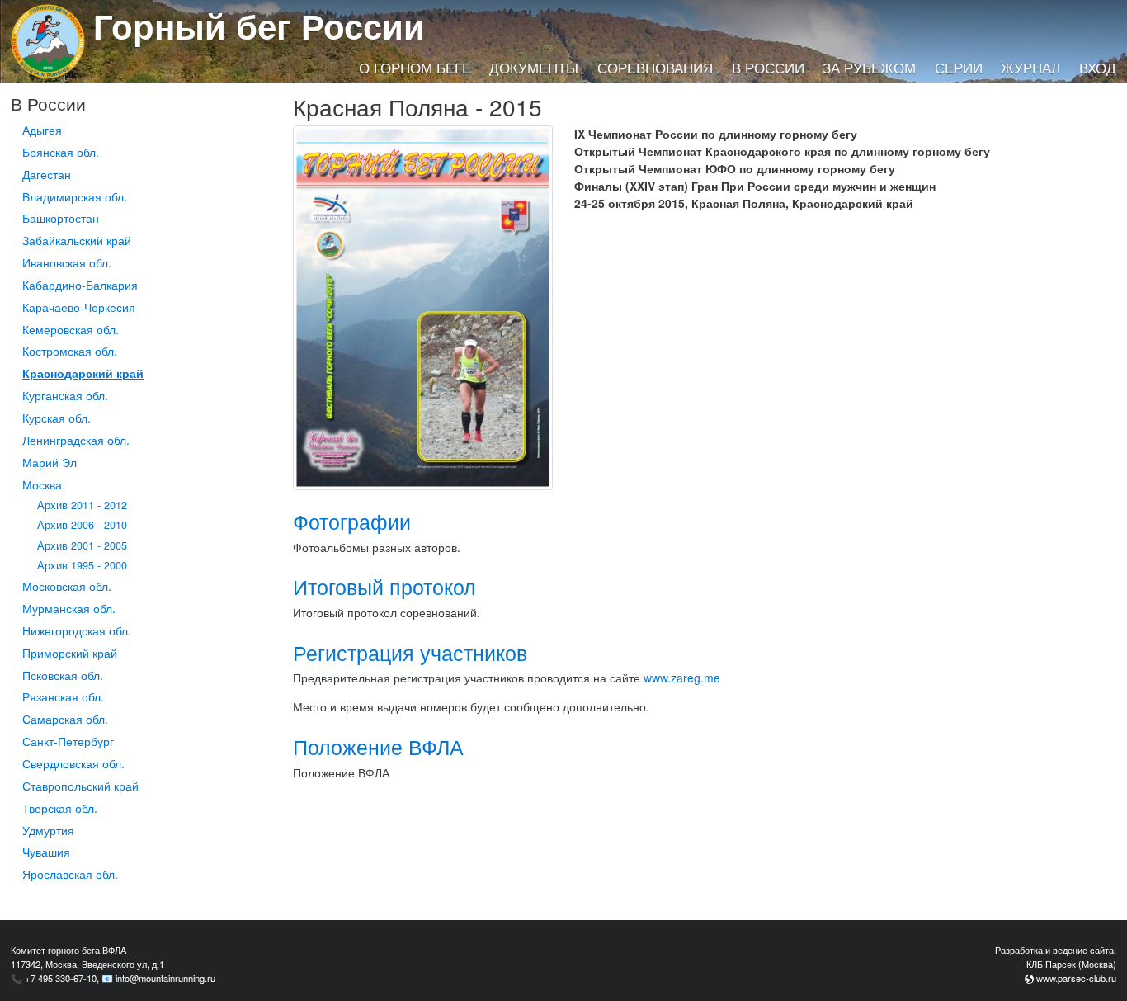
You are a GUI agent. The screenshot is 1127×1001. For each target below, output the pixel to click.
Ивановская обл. (66, 262)
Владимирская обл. (74, 196)
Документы (533, 68)
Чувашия (46, 851)
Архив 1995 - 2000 (82, 565)
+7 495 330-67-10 (61, 977)
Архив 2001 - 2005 (82, 545)
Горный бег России (259, 25)
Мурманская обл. (69, 608)
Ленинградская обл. (76, 440)
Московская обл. (66, 586)
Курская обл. (56, 417)
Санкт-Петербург (68, 741)
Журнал (1030, 68)
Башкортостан (60, 218)
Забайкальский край (76, 240)
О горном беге (415, 68)
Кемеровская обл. (70, 329)
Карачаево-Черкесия (78, 307)
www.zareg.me (682, 677)
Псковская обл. (62, 675)
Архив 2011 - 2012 (82, 505)
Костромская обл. (69, 350)
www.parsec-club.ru (1076, 977)
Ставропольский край (80, 785)
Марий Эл (49, 462)
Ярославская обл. (70, 874)
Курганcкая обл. (65, 395)
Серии (959, 68)
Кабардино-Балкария (80, 284)
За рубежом (869, 68)
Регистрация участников (410, 652)
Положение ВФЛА (378, 746)
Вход (1097, 68)
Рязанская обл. (63, 696)
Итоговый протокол (384, 586)
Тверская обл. (59, 808)
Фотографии (352, 521)
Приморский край (69, 653)
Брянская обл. (60, 152)
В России (768, 68)
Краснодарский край (83, 373)
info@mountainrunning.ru (165, 977)
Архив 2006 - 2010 (82, 524)
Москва (42, 484)
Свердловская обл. (73, 763)
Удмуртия (48, 830)
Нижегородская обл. (76, 630)
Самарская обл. (65, 719)
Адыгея (42, 129)
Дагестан (46, 174)
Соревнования (655, 68)
